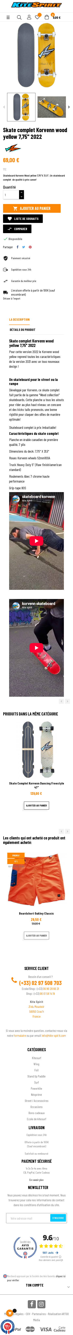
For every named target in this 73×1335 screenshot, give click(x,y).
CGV (28, 1314)
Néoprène (36, 1094)
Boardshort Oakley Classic (36, 913)
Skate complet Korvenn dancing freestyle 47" (36, 785)
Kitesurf (36, 1058)
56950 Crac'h (36, 1011)
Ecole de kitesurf (36, 1119)
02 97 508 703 (47, 982)
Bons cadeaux (37, 1113)
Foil (36, 1070)
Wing (36, 1064)
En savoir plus (36, 1179)
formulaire (20, 1035)
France (37, 1016)
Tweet (23, 247)
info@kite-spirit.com (54, 1035)
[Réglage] (28, 17)
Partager (17, 247)
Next (69, 107)
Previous (4, 107)
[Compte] (6, 10)
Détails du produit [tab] (22, 329)
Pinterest (30, 247)
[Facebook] (32, 1304)
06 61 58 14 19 (47, 993)
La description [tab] (19, 319)
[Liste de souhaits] (37, 18)
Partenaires (39, 1314)
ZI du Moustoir (36, 1006)
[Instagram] (41, 1304)
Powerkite (36, 1088)
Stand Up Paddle (36, 1076)
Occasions (36, 1107)
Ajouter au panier (31, 208)
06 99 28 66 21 (51, 989)
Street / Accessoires (36, 1100)
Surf (36, 1082)
